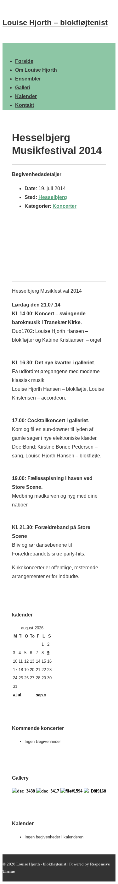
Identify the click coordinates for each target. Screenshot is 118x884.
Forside (24, 61)
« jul (17, 695)
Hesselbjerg (52, 197)
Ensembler (28, 78)
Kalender (26, 96)
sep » (41, 695)
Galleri (22, 87)
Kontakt (24, 105)
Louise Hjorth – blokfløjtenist (55, 22)
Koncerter (64, 206)
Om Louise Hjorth (36, 70)
